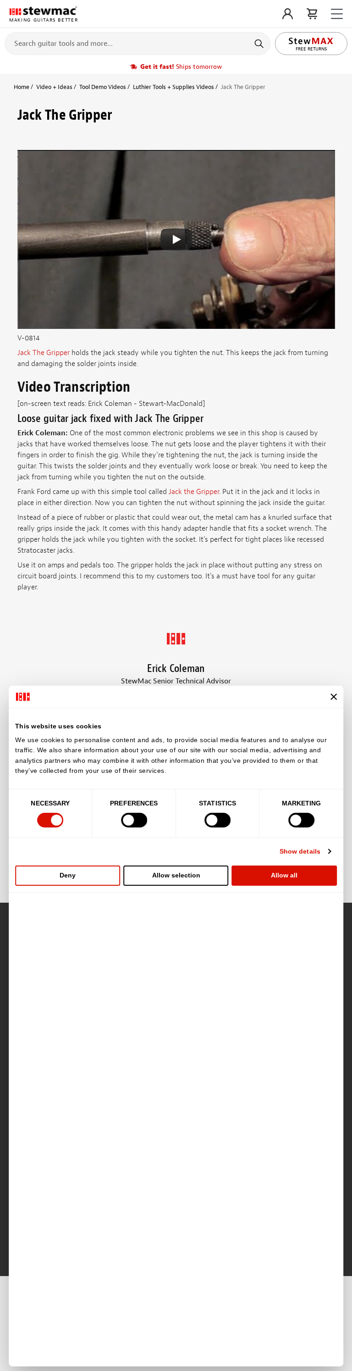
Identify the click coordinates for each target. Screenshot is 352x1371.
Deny (68, 875)
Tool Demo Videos (102, 87)
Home (21, 87)
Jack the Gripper (194, 491)
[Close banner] (333, 697)
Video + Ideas (54, 87)
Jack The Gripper (43, 352)
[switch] (134, 820)
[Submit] (260, 43)
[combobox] (137, 43)
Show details (300, 851)
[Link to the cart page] (312, 13)
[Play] (176, 239)
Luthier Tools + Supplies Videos (173, 87)
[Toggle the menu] (337, 14)
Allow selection (176, 875)
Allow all (284, 875)
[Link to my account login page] (287, 13)
